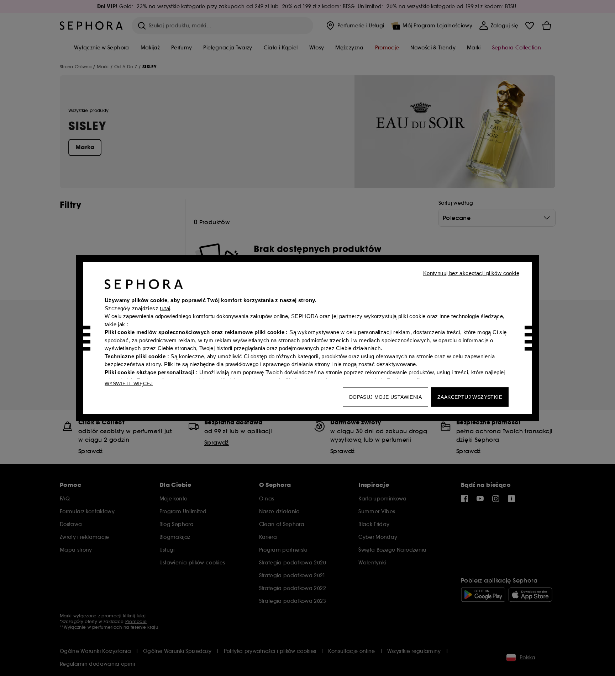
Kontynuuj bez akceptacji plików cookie (471, 273)
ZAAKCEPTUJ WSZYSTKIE (469, 397)
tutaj (165, 308)
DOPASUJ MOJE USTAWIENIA (385, 397)
